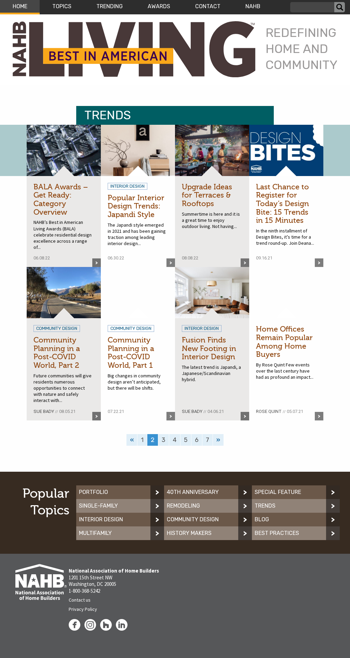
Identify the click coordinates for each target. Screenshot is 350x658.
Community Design (193, 519)
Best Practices (277, 533)
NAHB (252, 6)
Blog (262, 519)
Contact (207, 6)
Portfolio (93, 492)
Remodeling (183, 505)
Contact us (80, 600)
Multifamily (95, 533)
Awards (159, 6)
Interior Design (101, 519)
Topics (61, 6)
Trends (265, 505)
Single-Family (98, 505)
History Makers (189, 533)
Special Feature (278, 492)
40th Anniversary (193, 492)
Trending (109, 6)
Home (20, 6)
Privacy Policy (83, 609)
